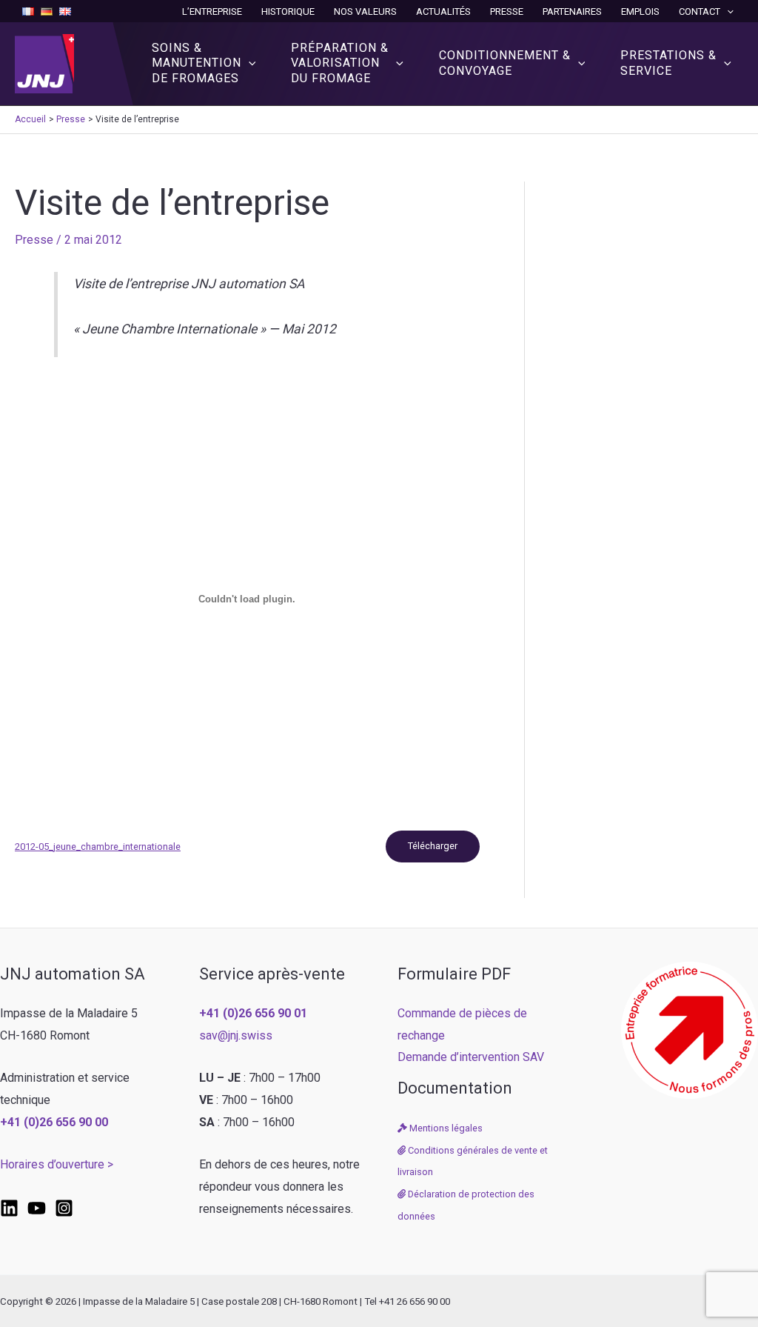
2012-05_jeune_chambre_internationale (98, 846)
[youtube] (36, 1208)
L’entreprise (212, 11)
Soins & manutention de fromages (196, 63)
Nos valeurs (365, 11)
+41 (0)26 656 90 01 (253, 1013)
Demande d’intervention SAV (471, 1057)
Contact (699, 11)
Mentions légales (445, 1128)
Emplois (640, 11)
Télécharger (432, 845)
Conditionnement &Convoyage (505, 63)
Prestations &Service (668, 63)
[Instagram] (64, 1208)
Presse (506, 11)
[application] (727, 11)
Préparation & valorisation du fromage (340, 63)
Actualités (443, 11)
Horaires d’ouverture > (56, 1164)
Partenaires (572, 11)
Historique (288, 11)
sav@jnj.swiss (235, 1035)
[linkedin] (9, 1208)
